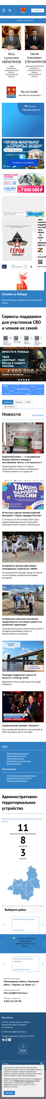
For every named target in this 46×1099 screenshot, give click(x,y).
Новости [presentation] (7, 402)
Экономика (9, 769)
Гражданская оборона (16, 756)
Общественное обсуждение (19, 761)
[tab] (7, 402)
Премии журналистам (25, 20)
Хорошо (9, 1093)
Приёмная (37, 10)
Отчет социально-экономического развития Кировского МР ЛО (21, 776)
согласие (37, 1079)
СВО (4, 747)
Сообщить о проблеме (23, 162)
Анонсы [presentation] (19, 402)
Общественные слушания (18, 753)
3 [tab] (21, 380)
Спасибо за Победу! (14, 294)
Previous (3, 924)
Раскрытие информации (17, 781)
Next (42, 924)
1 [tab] (16, 380)
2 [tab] (19, 380)
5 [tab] (26, 380)
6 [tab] (28, 380)
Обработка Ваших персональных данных (27, 1081)
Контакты (7, 1017)
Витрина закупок (14, 763)
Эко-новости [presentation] (9, 407)
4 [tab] (24, 380)
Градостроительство (15, 758)
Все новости (38, 415)
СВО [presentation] (28, 402)
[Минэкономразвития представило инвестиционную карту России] (25, 943)
